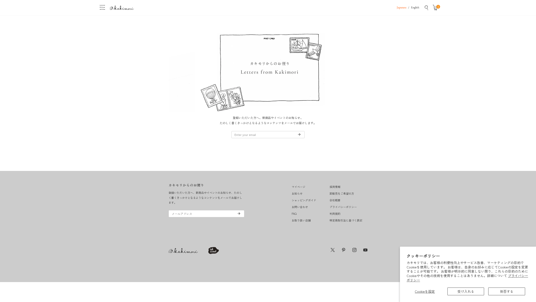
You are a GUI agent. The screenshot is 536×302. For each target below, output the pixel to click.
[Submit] (299, 134)
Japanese (401, 7)
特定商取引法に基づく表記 (346, 220)
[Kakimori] (122, 8)
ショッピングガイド (304, 200)
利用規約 (335, 214)
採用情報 (335, 187)
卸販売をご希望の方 (342, 193)
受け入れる (465, 291)
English (415, 7)
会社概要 (335, 200)
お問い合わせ (300, 207)
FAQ (294, 214)
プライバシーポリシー (343, 207)
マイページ (298, 187)
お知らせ (297, 193)
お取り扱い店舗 (301, 220)
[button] (436, 8)
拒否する (506, 291)
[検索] (426, 8)
